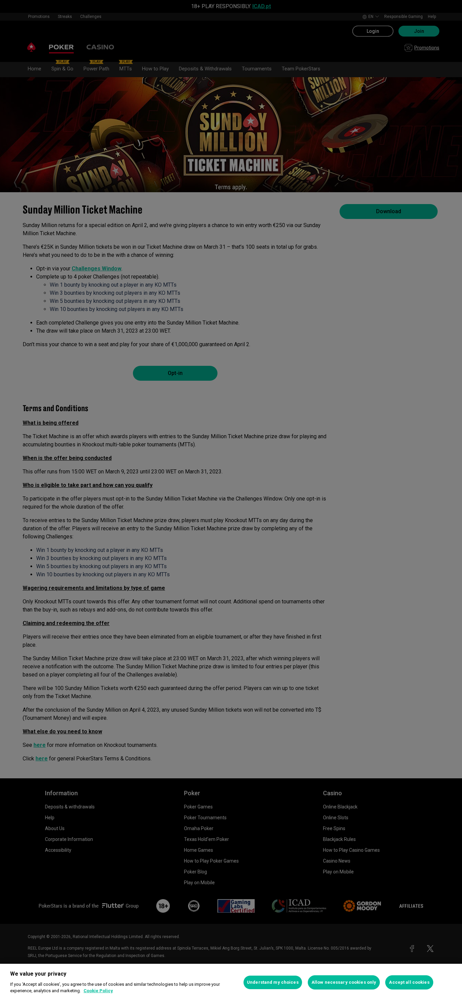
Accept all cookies (409, 982)
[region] (231, 982)
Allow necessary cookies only (343, 982)
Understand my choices (273, 982)
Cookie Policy (98, 990)
